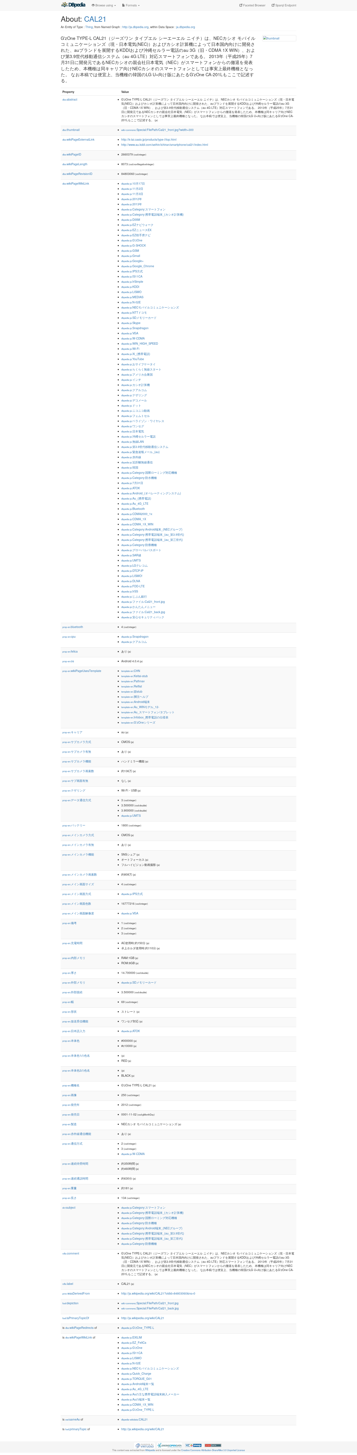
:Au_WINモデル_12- (140, 707)
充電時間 (72, 943)
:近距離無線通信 (137, 462)
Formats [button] (131, 5)
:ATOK (130, 488)
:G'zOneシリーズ (138, 722)
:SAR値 (131, 555)
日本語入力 (73, 1031)
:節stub (131, 691)
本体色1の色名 (76, 1055)
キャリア (72, 732)
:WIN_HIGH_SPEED (139, 343)
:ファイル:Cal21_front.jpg (143, 601)
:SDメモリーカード (139, 318)
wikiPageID (71, 154)
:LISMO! (131, 576)
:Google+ (132, 261)
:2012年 (131, 199)
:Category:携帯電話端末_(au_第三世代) (152, 540)
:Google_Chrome (137, 266)
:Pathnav (133, 681)
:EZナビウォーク (137, 225)
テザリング (73, 790)
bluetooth (72, 627)
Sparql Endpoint (285, 5)
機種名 (71, 1085)
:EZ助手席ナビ (136, 235)
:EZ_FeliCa (133, 1342)
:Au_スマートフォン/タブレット (148, 712)
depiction (70, 1303)
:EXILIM (131, 1337)
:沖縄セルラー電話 (138, 436)
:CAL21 (134, 1419)
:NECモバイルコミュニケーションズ (150, 307)
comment (70, 1253)
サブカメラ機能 (76, 761)
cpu (69, 636)
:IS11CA (131, 276)
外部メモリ (73, 982)
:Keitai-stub (134, 676)
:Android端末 (135, 702)
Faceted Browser (253, 5)
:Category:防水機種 (139, 478)
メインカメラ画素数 (79, 874)
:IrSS (129, 591)
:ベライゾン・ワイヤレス (142, 421)
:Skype (130, 323)
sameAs (72, 1419)
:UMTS (131, 560)
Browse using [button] (104, 5)
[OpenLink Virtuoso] (144, 1445)
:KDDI (130, 287)
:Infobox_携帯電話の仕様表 (144, 717)
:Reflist (131, 686)
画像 (69, 1095)
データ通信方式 (76, 800)
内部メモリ (73, 958)
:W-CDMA (133, 338)
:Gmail (130, 256)
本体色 (71, 1040)
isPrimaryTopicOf (75, 1318)
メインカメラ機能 (78, 854)
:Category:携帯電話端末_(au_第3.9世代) (152, 534)
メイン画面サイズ (78, 884)
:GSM (130, 250)
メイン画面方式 (76, 894)
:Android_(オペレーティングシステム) (151, 493)
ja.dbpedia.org (185, 27)
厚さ (69, 973)
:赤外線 (131, 457)
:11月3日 (132, 194)
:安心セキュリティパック (142, 617)
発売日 (71, 1114)
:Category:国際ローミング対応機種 (149, 472)
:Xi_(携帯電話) (135, 354)
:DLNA (130, 581)
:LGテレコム (134, 565)
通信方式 (72, 1143)
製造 (69, 1124)
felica (70, 651)
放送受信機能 (75, 1021)
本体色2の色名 (76, 1070)
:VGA (129, 333)
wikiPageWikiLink (75, 183)
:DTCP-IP (132, 570)
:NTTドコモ (134, 312)
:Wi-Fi (130, 349)
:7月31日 (132, 483)
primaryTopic (76, 1429)
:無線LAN (132, 441)
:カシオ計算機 (135, 385)
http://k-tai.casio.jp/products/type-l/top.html (148, 139)
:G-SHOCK (133, 245)
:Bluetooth (133, 509)
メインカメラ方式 (78, 835)
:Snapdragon (135, 328)
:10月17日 (133, 183)
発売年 (71, 1105)
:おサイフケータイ (138, 364)
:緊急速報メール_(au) (140, 452)
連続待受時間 (75, 1163)
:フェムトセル (135, 416)
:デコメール (134, 400)
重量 (69, 1188)
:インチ (131, 379)
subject (68, 1207)
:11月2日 (132, 188)
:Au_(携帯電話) (136, 498)
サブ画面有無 (75, 781)
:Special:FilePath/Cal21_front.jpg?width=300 (157, 130)
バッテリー (73, 825)
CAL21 (95, 18)
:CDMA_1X (133, 519)
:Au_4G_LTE (134, 503)
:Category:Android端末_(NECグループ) (151, 529)
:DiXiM (130, 219)
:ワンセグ (132, 426)
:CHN (130, 671)
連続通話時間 (75, 1178)
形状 (69, 1011)
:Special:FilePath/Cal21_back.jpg (150, 1308)
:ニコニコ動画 (135, 410)
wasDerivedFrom (76, 1293)
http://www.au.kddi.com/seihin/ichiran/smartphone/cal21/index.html (164, 144)
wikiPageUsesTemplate (81, 671)
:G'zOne (131, 240)
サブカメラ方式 (76, 742)
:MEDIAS (132, 297)
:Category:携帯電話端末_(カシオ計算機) (152, 214)
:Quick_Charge (136, 1373)
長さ (69, 1198)
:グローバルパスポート (141, 550)
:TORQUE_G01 (136, 1379)
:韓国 (129, 467)
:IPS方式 (132, 271)
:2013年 (131, 204)
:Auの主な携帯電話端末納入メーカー (150, 1394)
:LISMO (131, 292)
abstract (69, 99)
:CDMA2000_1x (136, 514)
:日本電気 (132, 431)
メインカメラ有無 (78, 845)
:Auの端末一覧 (135, 1399)
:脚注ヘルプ (134, 696)
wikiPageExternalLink (78, 139)
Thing (89, 27)
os (68, 661)
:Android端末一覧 (137, 1384)
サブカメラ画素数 (78, 771)
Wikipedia (150, 1450)
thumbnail (71, 130)
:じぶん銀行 (134, 596)
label (67, 1284)
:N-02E (131, 302)
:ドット (131, 405)
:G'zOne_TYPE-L (137, 1328)
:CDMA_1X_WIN (137, 524)
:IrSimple (132, 281)
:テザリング (134, 395)
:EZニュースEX (136, 230)
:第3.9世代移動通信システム (144, 447)
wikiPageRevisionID (77, 174)
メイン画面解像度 (78, 913)
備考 (69, 923)
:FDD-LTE (133, 586)
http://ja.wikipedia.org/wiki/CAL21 (142, 1318)
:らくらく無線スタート (141, 369)
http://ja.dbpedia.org (135, 27)
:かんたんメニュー (138, 607)
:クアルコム (134, 390)
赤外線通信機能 (76, 1134)
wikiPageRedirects (79, 1328)
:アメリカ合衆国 (137, 374)
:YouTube (132, 359)
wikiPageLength (74, 164)
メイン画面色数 (76, 903)
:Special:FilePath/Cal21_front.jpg (149, 1303)
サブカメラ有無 (76, 751)
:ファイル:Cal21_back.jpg (143, 612)
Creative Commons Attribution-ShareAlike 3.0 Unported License (213, 1450)
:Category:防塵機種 (139, 545)
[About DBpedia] (73, 5)
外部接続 (72, 992)
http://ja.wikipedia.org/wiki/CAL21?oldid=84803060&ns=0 (158, 1293)
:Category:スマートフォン (143, 209)
